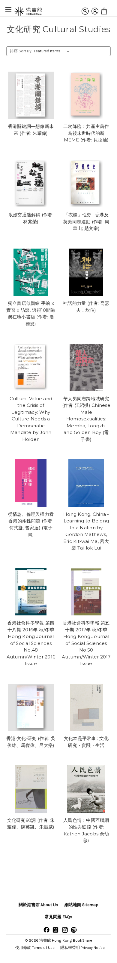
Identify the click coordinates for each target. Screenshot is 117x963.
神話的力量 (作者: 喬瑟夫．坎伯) (86, 306)
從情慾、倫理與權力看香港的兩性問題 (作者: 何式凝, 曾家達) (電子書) (31, 524)
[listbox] (53, 51)
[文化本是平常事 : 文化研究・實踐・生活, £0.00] (86, 707)
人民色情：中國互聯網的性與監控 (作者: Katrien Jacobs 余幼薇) (86, 830)
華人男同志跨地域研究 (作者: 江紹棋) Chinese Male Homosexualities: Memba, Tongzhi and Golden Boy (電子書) (86, 419)
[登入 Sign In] (95, 11)
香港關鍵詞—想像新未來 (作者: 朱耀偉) (31, 129)
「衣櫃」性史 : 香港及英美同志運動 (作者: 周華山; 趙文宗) (86, 221)
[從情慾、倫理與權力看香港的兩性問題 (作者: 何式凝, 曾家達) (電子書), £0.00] (31, 483)
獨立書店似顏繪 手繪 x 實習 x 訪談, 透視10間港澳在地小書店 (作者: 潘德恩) (30, 313)
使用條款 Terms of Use (35, 947)
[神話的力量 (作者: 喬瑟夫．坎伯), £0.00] (86, 272)
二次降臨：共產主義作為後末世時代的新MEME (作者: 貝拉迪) (86, 133)
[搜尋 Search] (85, 11)
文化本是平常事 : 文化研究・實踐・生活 (86, 741)
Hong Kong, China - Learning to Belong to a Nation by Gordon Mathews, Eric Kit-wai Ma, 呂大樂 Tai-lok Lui (86, 531)
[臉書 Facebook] (47, 929)
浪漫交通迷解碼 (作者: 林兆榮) (30, 218)
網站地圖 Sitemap (81, 904)
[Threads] (55, 929)
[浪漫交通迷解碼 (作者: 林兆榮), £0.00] (31, 184)
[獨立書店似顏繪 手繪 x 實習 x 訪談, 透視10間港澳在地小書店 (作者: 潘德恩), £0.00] (31, 272)
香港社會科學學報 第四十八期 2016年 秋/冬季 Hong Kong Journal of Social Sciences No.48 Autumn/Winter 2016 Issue (31, 643)
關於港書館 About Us (38, 904)
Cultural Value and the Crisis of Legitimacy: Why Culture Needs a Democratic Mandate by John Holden (31, 419)
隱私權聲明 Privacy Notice (82, 947)
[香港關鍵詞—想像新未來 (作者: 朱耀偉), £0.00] (31, 95)
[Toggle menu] (8, 9)
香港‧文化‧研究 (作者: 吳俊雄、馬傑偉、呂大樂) (30, 741)
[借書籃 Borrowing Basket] (104, 11)
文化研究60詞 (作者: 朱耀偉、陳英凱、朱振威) (31, 823)
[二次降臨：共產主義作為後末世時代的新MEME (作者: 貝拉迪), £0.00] (86, 95)
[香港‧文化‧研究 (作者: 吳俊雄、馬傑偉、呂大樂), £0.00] (31, 707)
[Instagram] (65, 929)
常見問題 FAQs (58, 916)
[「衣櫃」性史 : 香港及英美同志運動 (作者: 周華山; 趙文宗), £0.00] (86, 184)
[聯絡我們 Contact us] (74, 929)
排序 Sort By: (21, 51)
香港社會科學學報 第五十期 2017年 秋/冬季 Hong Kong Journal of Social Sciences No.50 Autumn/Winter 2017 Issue (86, 643)
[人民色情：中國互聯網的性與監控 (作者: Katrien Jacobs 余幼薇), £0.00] (86, 789)
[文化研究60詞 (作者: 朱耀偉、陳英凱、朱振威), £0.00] (31, 789)
